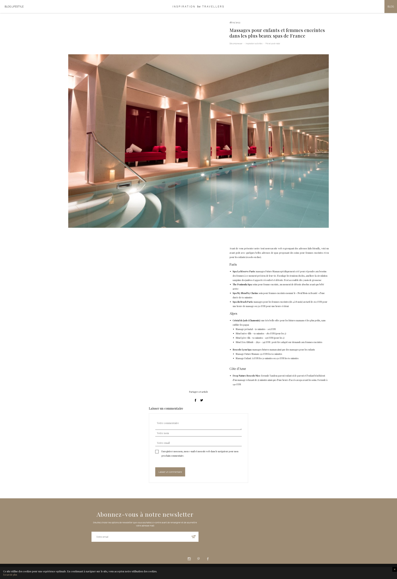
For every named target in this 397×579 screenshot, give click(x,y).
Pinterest (198, 558)
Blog (391, 6)
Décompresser (236, 43)
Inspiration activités (254, 43)
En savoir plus (10, 574)
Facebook (207, 558)
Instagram (189, 558)
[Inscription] (193, 537)
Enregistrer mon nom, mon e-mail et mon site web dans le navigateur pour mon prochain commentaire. (199, 453)
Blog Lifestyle (14, 6)
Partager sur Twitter (201, 400)
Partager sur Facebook (195, 400)
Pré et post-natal (272, 43)
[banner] (198, 6)
